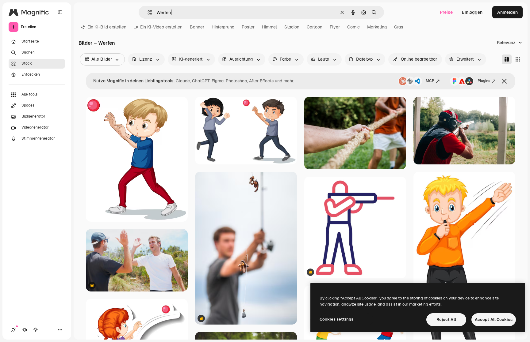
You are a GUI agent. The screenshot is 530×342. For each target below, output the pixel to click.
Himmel (269, 27)
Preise (446, 12)
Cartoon (314, 27)
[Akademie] (24, 330)
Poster (248, 27)
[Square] (518, 59)
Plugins (484, 80)
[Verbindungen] (13, 330)
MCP (430, 80)
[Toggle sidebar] (60, 12)
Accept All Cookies (494, 319)
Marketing (377, 27)
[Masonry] (507, 59)
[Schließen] (504, 81)
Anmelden (507, 12)
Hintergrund (223, 27)
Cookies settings (336, 319)
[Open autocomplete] (147, 12)
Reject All (446, 319)
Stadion (291, 27)
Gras (398, 27)
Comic (353, 27)
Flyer (335, 27)
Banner (197, 27)
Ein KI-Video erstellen (161, 27)
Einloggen (472, 12)
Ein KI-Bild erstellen (106, 27)
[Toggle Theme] (35, 330)
